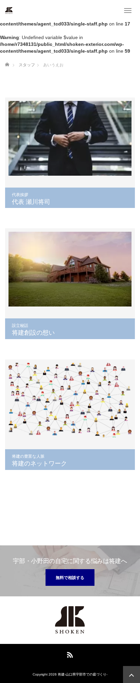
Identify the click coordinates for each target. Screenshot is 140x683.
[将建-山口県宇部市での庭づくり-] (9, 10)
